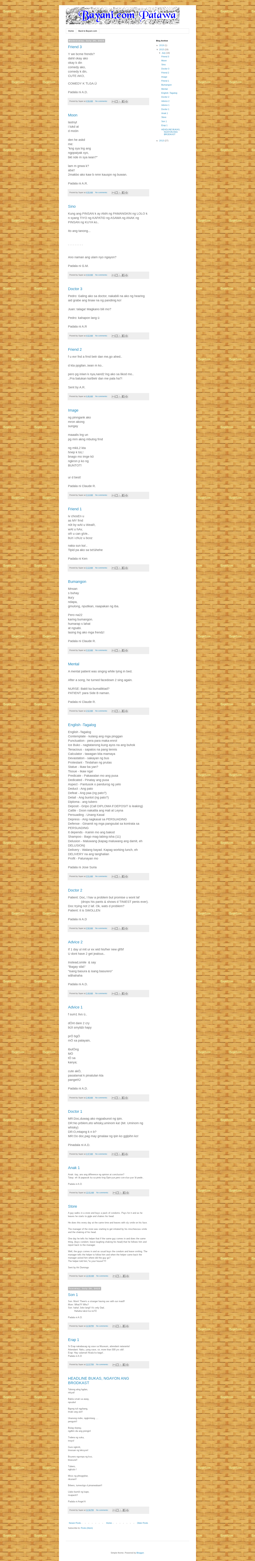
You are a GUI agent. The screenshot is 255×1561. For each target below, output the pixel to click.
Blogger (140, 1553)
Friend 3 (75, 47)
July (164, 53)
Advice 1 (75, 1007)
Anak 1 (74, 1168)
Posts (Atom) (87, 1528)
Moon (72, 115)
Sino (72, 206)
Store (72, 1206)
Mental (73, 664)
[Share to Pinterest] (126, 101)
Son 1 (73, 1295)
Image (73, 410)
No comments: (101, 101)
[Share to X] (120, 101)
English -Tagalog (82, 725)
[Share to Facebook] (123, 101)
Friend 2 (75, 349)
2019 (162, 45)
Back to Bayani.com (87, 31)
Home (71, 31)
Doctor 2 (75, 890)
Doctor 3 (75, 289)
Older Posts (142, 1523)
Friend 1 (75, 509)
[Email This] (113, 101)
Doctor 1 (75, 1111)
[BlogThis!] (116, 101)
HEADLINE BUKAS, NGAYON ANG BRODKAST (170, 132)
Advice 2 (75, 942)
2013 (162, 140)
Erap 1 (73, 1340)
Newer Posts (75, 1523)
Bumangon (77, 581)
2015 (162, 49)
